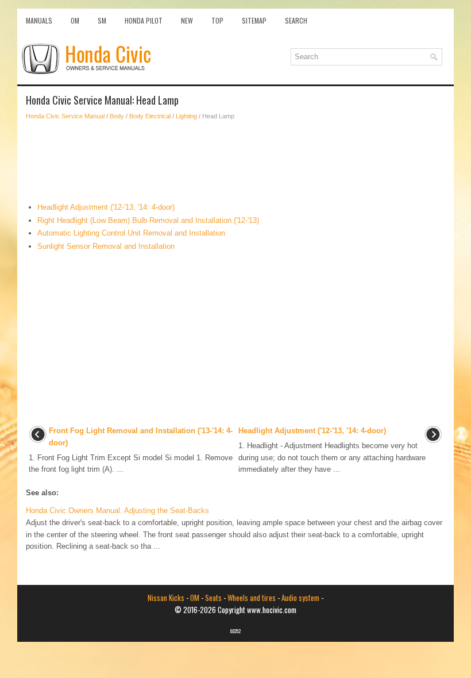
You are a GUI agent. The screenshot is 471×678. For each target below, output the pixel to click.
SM (102, 20)
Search (296, 20)
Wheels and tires (251, 597)
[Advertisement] (235, 161)
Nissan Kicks (166, 597)
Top (217, 20)
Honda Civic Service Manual (65, 116)
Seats (213, 597)
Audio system (300, 597)
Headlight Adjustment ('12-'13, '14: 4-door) (106, 207)
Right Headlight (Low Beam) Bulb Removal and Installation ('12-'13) (148, 220)
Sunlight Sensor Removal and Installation (106, 246)
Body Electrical (150, 116)
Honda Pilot (144, 20)
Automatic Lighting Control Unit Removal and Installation (131, 233)
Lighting (186, 116)
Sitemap (254, 20)
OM (75, 20)
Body (117, 116)
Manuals (39, 20)
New (187, 20)
